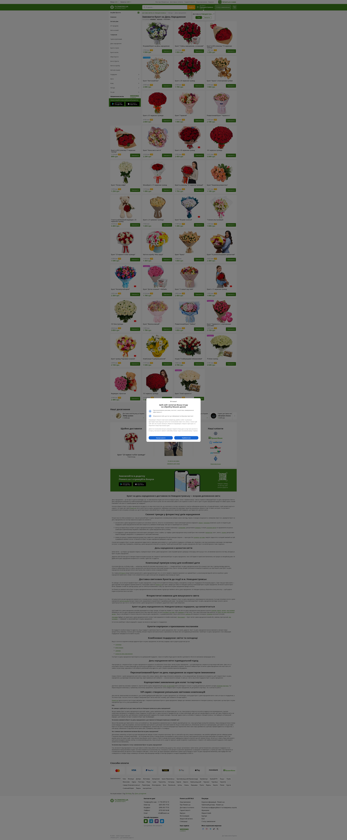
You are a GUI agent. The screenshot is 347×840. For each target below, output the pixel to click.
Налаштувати (160, 438)
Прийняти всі (186, 438)
